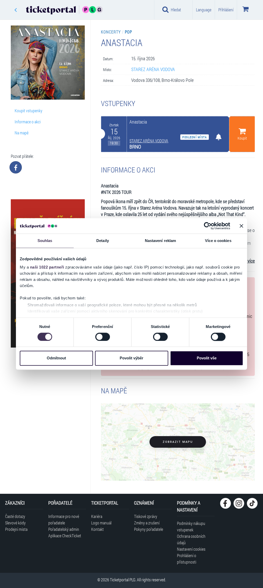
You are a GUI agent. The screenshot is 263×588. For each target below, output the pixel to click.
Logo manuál (101, 522)
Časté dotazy (15, 516)
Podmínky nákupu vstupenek (191, 526)
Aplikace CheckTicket (64, 535)
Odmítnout (56, 358)
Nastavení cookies (191, 549)
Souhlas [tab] (44, 240)
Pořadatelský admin (63, 529)
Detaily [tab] (102, 240)
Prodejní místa (16, 529)
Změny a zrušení (146, 522)
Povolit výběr (131, 358)
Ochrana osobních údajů (191, 539)
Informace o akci (28, 121)
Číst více (247, 261)
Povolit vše (207, 358)
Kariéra (96, 516)
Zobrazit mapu (178, 442)
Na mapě (22, 132)
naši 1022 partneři (47, 267)
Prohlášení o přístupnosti (186, 559)
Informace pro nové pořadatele (63, 519)
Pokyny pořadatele (148, 529)
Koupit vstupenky (28, 110)
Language (203, 9)
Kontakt (97, 529)
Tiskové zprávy (145, 516)
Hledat (176, 9)
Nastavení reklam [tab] (160, 240)
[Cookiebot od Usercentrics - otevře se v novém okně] (207, 226)
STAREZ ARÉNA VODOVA (153, 69)
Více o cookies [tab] (218, 240)
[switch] (102, 337)
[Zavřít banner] (241, 226)
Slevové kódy (15, 522)
